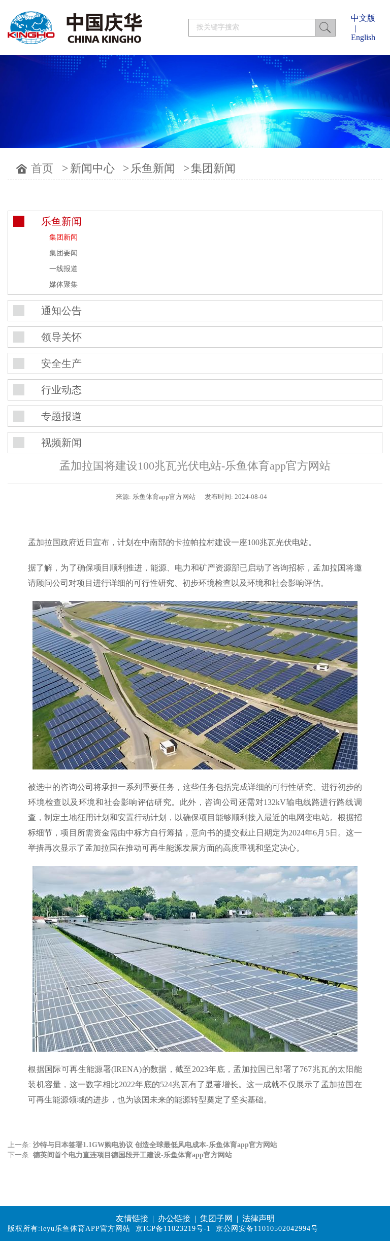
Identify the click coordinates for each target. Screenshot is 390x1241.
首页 (42, 168)
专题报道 (61, 416)
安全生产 (61, 363)
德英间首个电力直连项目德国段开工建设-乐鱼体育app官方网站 (132, 1155)
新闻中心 (92, 168)
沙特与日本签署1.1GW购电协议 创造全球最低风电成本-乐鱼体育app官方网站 (155, 1145)
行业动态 (61, 389)
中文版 (363, 18)
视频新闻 (61, 442)
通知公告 (61, 310)
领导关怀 (61, 337)
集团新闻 (213, 168)
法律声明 (258, 1218)
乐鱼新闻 (153, 168)
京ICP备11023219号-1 (173, 1228)
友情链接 (132, 1218)
